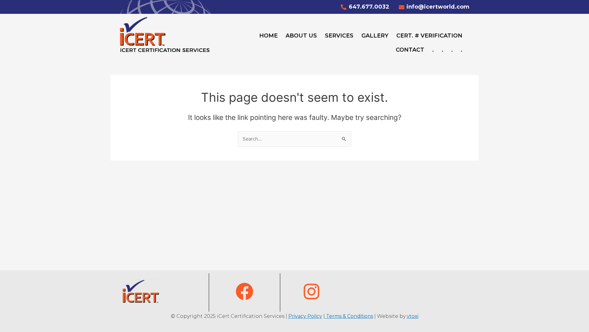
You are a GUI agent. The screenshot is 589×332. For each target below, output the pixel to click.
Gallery (374, 35)
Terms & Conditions (349, 316)
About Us (301, 35)
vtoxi (412, 316)
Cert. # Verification (429, 35)
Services (339, 35)
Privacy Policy (305, 316)
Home (268, 35)
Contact (410, 49)
